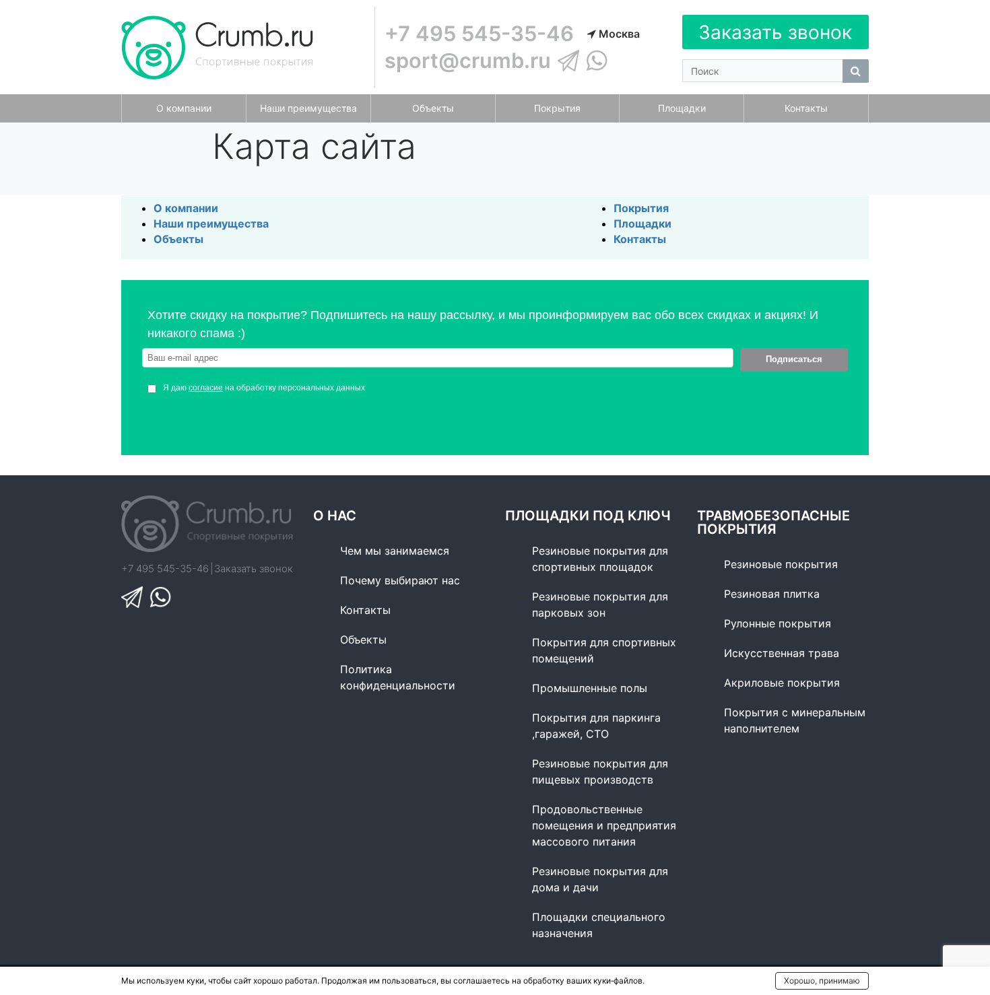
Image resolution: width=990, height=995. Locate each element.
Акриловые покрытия (782, 682)
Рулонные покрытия (777, 623)
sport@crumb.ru (468, 60)
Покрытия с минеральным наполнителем (794, 720)
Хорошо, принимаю (822, 980)
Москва (618, 33)
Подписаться (794, 359)
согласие (206, 387)
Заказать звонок (775, 32)
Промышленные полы (589, 688)
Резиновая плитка (772, 594)
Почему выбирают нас (400, 580)
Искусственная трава (781, 653)
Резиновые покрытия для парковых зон (600, 604)
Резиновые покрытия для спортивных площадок (600, 559)
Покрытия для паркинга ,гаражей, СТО (596, 726)
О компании (186, 208)
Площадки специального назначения (598, 925)
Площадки (642, 223)
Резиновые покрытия (781, 564)
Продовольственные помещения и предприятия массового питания (604, 825)
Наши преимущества (211, 223)
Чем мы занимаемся (394, 550)
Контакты (640, 239)
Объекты (178, 239)
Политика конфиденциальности (397, 677)
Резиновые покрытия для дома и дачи (600, 879)
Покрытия (641, 208)
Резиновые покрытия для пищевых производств (600, 771)
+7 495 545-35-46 (479, 33)
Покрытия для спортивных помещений (604, 650)
